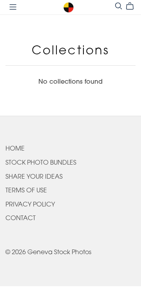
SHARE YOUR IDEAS (34, 177)
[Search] (118, 6)
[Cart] (133, 6)
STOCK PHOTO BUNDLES (40, 163)
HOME (15, 149)
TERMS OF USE (26, 191)
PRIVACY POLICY (30, 205)
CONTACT (20, 218)
